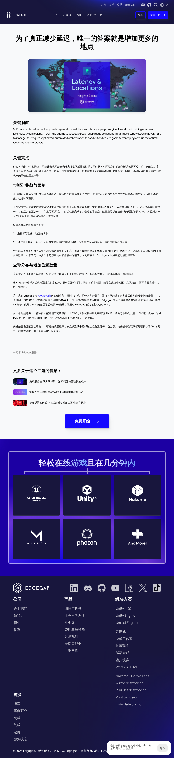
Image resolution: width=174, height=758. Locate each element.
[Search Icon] (156, 4)
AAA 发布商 (44, 295)
